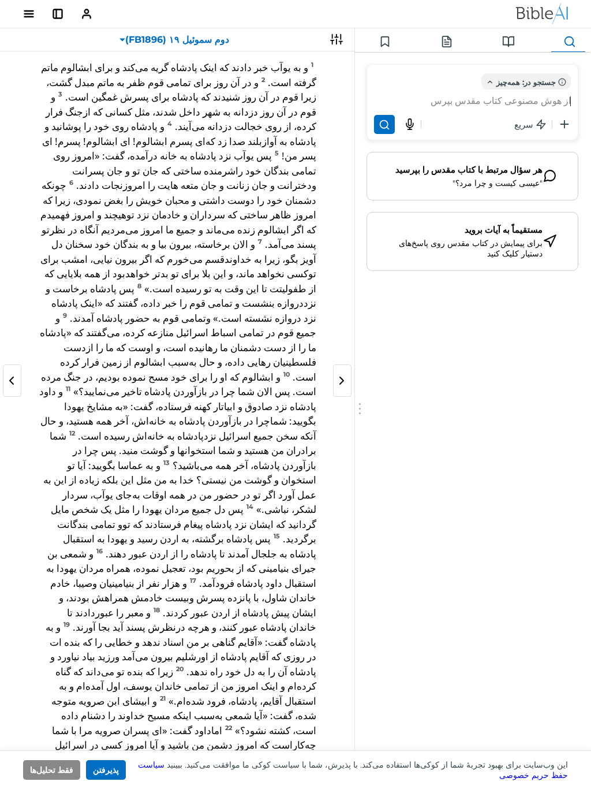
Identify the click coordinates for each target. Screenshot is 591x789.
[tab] (568, 42)
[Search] (384, 124)
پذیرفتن (106, 770)
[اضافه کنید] (564, 124)
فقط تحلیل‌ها (51, 770)
